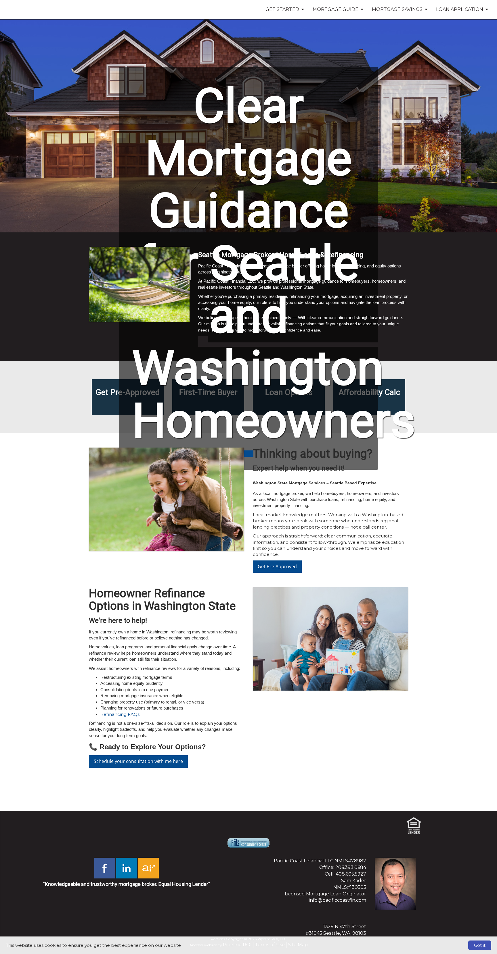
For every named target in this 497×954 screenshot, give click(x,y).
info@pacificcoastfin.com (337, 900)
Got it (479, 945)
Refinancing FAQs (119, 714)
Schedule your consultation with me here (138, 761)
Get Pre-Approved (277, 566)
